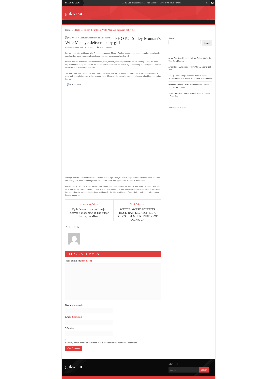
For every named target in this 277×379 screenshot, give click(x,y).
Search (172, 38)
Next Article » (137, 203)
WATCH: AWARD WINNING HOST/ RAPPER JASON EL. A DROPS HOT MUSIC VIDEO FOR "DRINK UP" (137, 214)
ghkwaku (73, 13)
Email (74, 316)
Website (69, 328)
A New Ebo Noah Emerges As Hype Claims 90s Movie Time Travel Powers (151, 3)
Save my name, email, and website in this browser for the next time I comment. (101, 343)
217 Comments (106, 47)
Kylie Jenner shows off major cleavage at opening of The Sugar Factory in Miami (89, 213)
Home (68, 29)
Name (74, 305)
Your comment (78, 260)
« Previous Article (89, 203)
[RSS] (206, 3)
